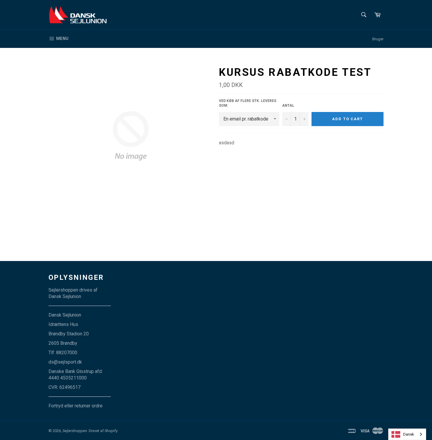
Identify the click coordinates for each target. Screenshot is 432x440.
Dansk (408, 434)
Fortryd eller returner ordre (75, 406)
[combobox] (407, 434)
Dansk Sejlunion (64, 296)
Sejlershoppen (75, 431)
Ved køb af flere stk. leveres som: (247, 103)
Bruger (378, 39)
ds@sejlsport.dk (65, 362)
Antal (288, 105)
